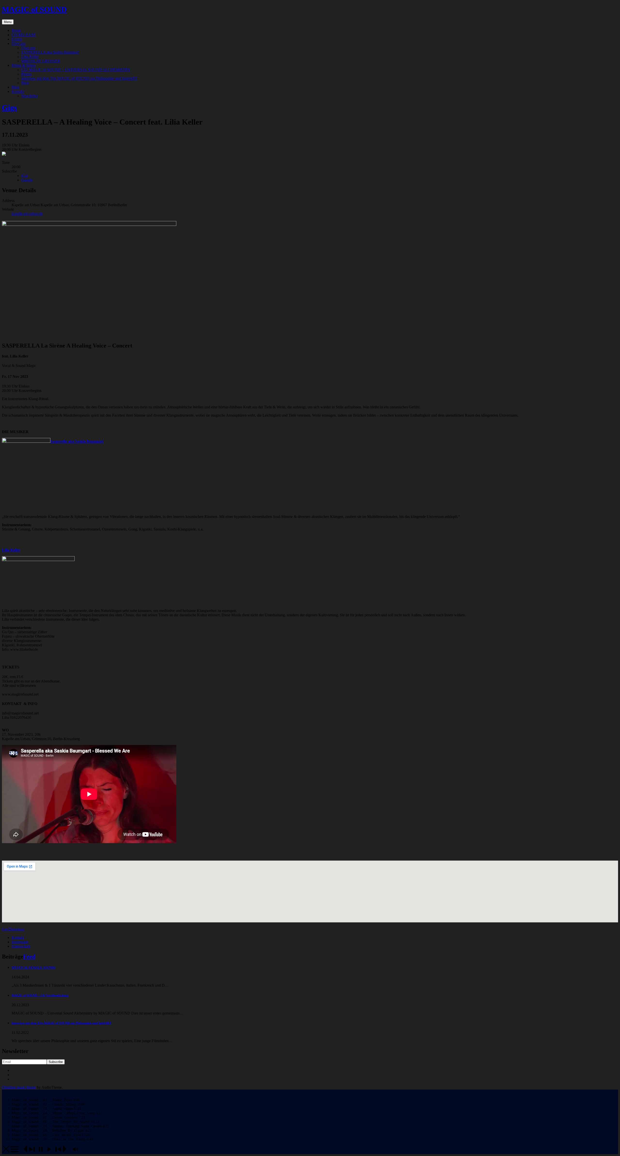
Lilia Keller (30, 57)
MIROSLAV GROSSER (40, 61)
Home (16, 30)
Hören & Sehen (24, 65)
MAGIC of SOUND (34, 9)
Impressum (20, 942)
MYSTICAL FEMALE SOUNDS (33, 967)
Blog (25, 83)
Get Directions (13, 929)
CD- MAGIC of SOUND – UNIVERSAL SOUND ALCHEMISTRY (76, 70)
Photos (26, 74)
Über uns (19, 43)
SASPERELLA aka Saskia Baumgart (50, 52)
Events (17, 39)
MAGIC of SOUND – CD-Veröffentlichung (40, 995)
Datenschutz (21, 946)
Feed (29, 956)
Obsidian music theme (19, 1087)
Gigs (9, 107)
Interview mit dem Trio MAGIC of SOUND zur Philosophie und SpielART (79, 78)
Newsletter (29, 96)
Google (27, 180)
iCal (24, 176)
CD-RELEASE (24, 35)
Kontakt (18, 91)
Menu (8, 22)
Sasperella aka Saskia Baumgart (76, 441)
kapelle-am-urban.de (27, 214)
